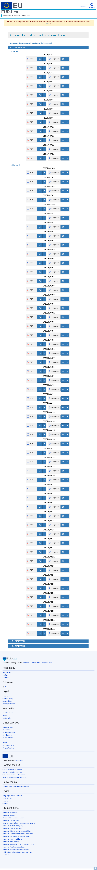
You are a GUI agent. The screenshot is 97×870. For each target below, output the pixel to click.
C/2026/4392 (49, 222)
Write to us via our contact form (14, 775)
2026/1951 (49, 81)
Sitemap (5, 678)
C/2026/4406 (49, 349)
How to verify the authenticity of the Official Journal (31, 43)
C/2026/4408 (49, 367)
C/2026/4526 (49, 593)
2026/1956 (49, 100)
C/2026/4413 (49, 412)
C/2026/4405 (49, 340)
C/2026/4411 (49, 394)
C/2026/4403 (49, 322)
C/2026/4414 (49, 421)
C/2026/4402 (49, 313)
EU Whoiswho (7, 735)
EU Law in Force (8, 745)
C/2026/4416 (49, 439)
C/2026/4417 (49, 448)
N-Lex (5, 743)
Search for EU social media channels (16, 787)
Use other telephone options (12, 772)
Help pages (7, 672)
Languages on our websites (12, 796)
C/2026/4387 (49, 177)
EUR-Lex (9, 12)
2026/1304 (49, 64)
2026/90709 (48, 145)
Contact (5, 675)
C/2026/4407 (49, 358)
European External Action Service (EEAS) (17, 831)
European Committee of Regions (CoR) (16, 836)
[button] (92, 5)
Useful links (7, 718)
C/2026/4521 (49, 548)
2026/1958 (49, 109)
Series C (16, 165)
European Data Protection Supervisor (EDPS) (18, 844)
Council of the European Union (13, 818)
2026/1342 (49, 73)
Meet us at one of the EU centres (14, 777)
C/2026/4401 (49, 304)
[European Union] (8, 756)
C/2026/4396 (49, 258)
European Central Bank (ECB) (13, 826)
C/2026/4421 (49, 484)
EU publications (8, 738)
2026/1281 (49, 54)
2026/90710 (48, 154)
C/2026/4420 (49, 475)
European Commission (11, 820)
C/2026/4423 (49, 502)
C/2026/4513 (49, 538)
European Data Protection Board (14, 847)
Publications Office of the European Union (37, 663)
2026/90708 (48, 136)
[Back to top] (95, 868)
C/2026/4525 (49, 584)
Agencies (6, 855)
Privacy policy (7, 798)
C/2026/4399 (49, 286)
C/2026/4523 (49, 566)
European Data (8, 727)
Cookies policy (8, 698)
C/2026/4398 (49, 277)
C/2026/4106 (49, 168)
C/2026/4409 (49, 376)
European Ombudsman (11, 842)
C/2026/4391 (49, 213)
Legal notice (7, 696)
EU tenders (6, 730)
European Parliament (10, 813)
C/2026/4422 (49, 493)
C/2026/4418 (49, 457)
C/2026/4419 (49, 466)
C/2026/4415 (49, 430)
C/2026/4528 (49, 611)
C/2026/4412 (49, 403)
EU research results (9, 732)
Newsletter (6, 715)
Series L (16, 51)
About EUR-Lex (8, 713)
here (47, 24)
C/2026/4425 (49, 521)
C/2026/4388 (49, 186)
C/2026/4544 (49, 629)
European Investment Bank (12, 839)
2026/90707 (48, 127)
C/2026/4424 (49, 511)
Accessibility (7, 701)
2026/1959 (49, 118)
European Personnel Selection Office (16, 850)
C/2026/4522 (49, 557)
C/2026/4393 (49, 231)
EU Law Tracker (8, 748)
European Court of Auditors (12, 828)
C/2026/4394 (49, 240)
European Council (9, 815)
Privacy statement (9, 704)
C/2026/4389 (49, 195)
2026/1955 (49, 91)
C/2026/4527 (49, 602)
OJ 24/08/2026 (18, 47)
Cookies (5, 803)
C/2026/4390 (49, 204)
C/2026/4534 (49, 620)
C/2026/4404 (49, 331)
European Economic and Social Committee (18, 834)
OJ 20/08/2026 (18, 646)
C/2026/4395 (49, 249)
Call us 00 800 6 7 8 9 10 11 (12, 770)
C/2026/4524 (49, 575)
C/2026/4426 (49, 530)
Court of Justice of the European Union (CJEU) (19, 823)
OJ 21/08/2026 (18, 641)
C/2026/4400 (49, 295)
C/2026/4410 (49, 385)
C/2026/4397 (49, 267)
